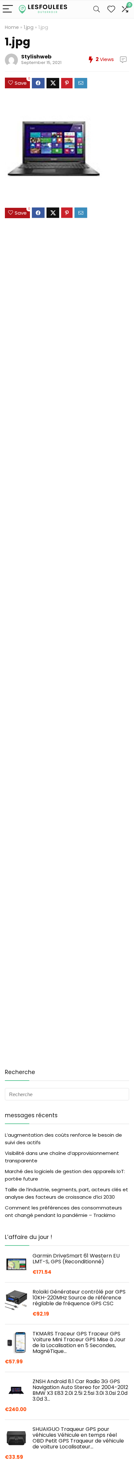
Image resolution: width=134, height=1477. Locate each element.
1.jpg (29, 27)
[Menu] (8, 9)
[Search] (96, 9)
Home (12, 27)
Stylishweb (36, 56)
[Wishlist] (111, 9)
